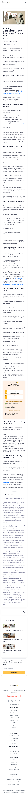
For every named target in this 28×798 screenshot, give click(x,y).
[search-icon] (24, 612)
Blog (14, 759)
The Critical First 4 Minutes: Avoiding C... (13, 630)
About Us (14, 730)
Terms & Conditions (15, 792)
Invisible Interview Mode (14, 717)
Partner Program (14, 767)
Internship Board (14, 774)
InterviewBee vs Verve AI (14, 776)
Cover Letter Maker (14, 738)
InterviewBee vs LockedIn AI (14, 781)
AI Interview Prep (14, 720)
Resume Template (14, 749)
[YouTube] (19, 701)
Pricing (14, 722)
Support (22, 792)
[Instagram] (12, 701)
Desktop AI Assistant (14, 715)
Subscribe (14, 672)
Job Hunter (14, 743)
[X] (16, 701)
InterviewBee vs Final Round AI (14, 779)
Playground (14, 725)
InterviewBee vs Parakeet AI (14, 784)
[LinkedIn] (8, 701)
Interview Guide (14, 764)
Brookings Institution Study (17, 123)
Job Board (14, 771)
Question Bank (14, 762)
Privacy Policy (7, 792)
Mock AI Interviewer (14, 712)
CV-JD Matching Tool (14, 735)
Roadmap (14, 727)
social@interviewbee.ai (14, 704)
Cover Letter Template (14, 751)
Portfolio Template (14, 753)
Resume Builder (14, 740)
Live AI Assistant (14, 710)
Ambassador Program (14, 769)
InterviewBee (6, 482)
